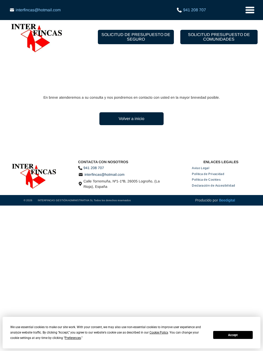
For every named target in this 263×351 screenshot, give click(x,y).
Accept (233, 335)
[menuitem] (200, 168)
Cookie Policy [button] (158, 332)
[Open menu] (250, 10)
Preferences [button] (73, 338)
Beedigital (227, 200)
